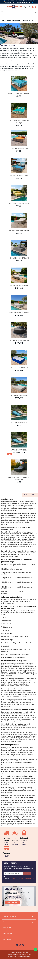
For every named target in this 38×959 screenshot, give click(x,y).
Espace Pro (27, 7)
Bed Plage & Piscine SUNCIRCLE (19, 340)
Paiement (6, 853)
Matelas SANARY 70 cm (19, 422)
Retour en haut (30, 495)
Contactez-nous (12, 902)
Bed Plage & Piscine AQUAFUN (19, 258)
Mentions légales (12, 956)
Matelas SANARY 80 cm (19, 450)
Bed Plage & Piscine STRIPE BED (19, 93)
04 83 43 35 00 (14, 897)
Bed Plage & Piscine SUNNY (19, 285)
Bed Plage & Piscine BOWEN (19, 230)
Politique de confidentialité (24, 956)
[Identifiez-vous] (32, 7)
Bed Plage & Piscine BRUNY (19, 176)
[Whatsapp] (35, 949)
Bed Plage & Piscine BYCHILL (19, 368)
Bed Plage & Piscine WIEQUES (19, 203)
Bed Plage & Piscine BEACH (19, 395)
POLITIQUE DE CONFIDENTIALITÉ (23, 878)
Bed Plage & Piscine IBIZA (19, 148)
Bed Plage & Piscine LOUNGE (19, 313)
